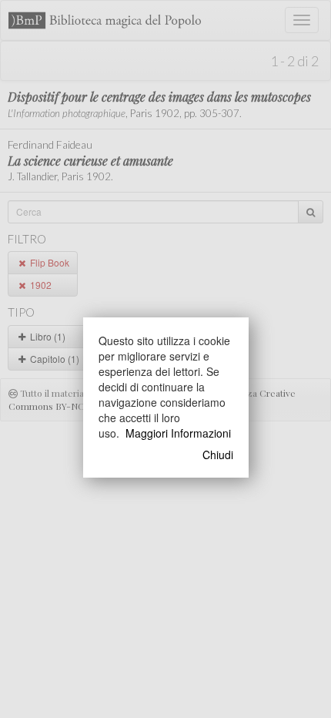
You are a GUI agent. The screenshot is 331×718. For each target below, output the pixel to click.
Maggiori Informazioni (178, 433)
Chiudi (217, 454)
